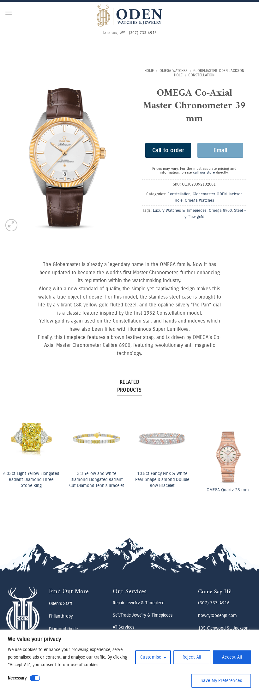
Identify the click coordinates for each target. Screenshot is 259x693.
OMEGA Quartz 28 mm (228, 490)
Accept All (232, 657)
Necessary (17, 678)
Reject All (192, 657)
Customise (150, 657)
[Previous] (11, 453)
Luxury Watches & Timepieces (180, 210)
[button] (8, 13)
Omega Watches (174, 70)
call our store (204, 172)
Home (149, 70)
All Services (123, 627)
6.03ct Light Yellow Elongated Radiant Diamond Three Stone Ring (31, 479)
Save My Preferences (221, 680)
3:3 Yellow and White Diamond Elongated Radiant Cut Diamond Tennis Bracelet (96, 479)
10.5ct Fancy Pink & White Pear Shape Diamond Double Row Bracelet (162, 479)
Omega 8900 (220, 210)
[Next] (247, 453)
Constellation (201, 75)
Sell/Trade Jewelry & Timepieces (142, 615)
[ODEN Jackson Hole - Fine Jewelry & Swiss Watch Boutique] (129, 15)
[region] (129, 661)
